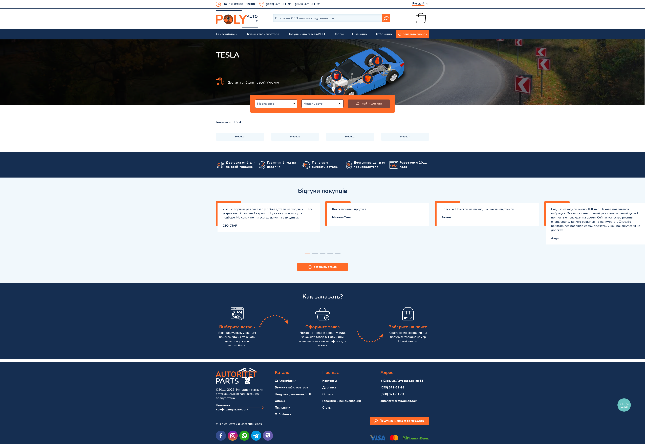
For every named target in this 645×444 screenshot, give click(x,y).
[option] (267, 216)
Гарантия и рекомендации (341, 401)
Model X (350, 136)
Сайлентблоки (226, 34)
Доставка (329, 387)
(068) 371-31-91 (308, 4)
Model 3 (240, 136)
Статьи (327, 407)
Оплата (327, 394)
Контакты (329, 380)
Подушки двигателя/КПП (306, 34)
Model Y (405, 136)
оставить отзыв (325, 266)
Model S (295, 136)
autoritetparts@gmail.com (399, 401)
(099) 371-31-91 (279, 4)
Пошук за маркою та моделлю (401, 420)
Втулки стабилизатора (262, 34)
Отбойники (384, 34)
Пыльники (360, 34)
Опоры (338, 34)
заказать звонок (415, 34)
